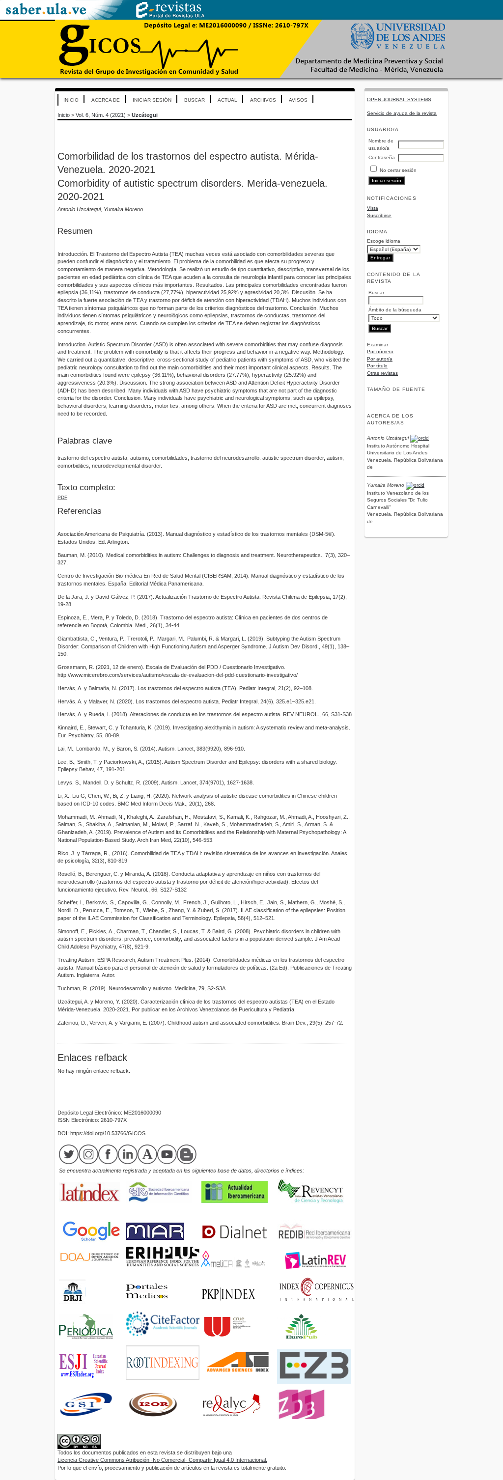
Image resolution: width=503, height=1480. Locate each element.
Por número (380, 351)
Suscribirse (379, 215)
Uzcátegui (145, 115)
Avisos (298, 100)
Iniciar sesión (152, 100)
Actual (227, 100)
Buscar (194, 100)
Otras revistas (382, 373)
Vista (372, 208)
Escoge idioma (383, 241)
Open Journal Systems (399, 99)
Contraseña (381, 157)
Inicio (71, 100)
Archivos (263, 100)
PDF (62, 497)
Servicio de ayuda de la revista (402, 113)
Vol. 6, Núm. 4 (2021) (101, 115)
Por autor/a (379, 359)
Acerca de (105, 100)
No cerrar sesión (398, 170)
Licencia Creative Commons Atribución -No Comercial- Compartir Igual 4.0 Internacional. (162, 1460)
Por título (377, 365)
